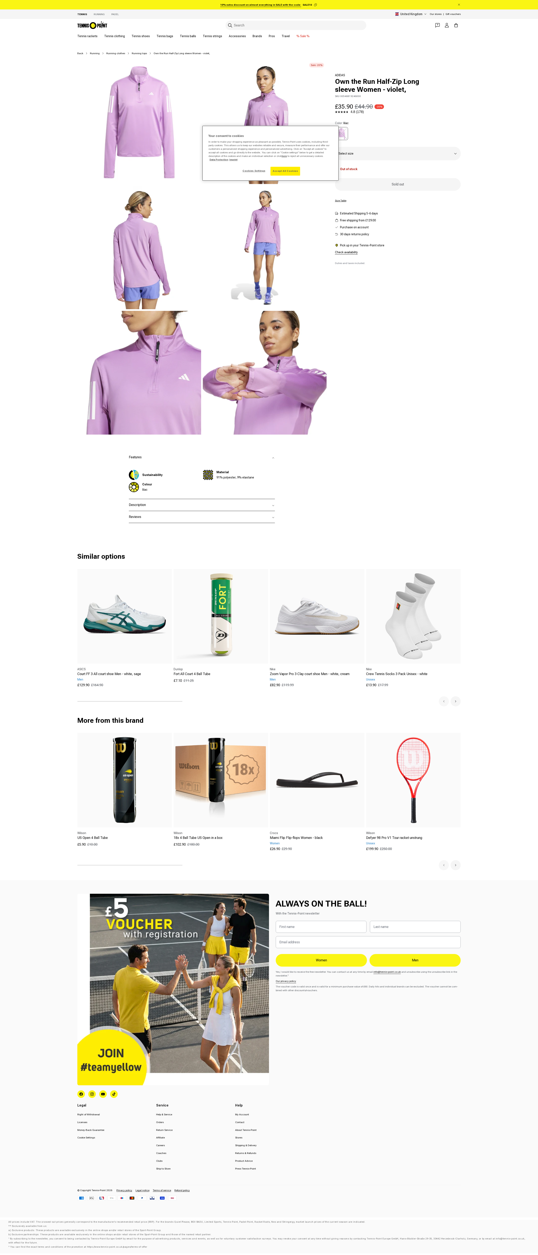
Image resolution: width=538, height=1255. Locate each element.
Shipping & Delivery (246, 1145)
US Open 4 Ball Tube (92, 838)
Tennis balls (188, 36)
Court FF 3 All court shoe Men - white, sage (109, 674)
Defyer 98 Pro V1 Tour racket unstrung (394, 838)
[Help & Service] (437, 25)
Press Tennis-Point (245, 1168)
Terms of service (162, 1190)
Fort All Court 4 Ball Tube (192, 674)
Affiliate (160, 1137)
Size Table (340, 200)
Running (99, 14)
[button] (444, 701)
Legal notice (142, 1190)
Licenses (82, 1122)
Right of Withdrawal (88, 1114)
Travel (286, 36)
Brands (257, 36)
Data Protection (219, 159)
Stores (238, 1137)
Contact (239, 1122)
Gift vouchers (453, 14)
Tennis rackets (87, 36)
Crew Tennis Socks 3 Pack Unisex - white (396, 674)
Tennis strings (212, 36)
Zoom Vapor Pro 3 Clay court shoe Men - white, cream (309, 674)
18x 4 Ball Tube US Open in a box (198, 838)
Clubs (159, 1160)
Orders (160, 1122)
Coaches (161, 1153)
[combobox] (295, 25)
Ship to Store (163, 1168)
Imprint (233, 159)
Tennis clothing (114, 36)
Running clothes (115, 53)
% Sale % (303, 36)
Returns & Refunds (245, 1153)
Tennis (82, 14)
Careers (160, 1145)
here (284, 156)
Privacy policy (124, 1190)
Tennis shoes (141, 36)
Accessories (237, 36)
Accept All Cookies (285, 171)
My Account (242, 1114)
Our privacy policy (286, 981)
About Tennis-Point (246, 1130)
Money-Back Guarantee (90, 1130)
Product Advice (244, 1160)
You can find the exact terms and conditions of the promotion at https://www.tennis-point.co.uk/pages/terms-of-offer (78, 1247)
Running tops (139, 53)
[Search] (230, 25)
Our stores (436, 14)
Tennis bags (165, 36)
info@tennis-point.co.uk (387, 971)
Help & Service (164, 1114)
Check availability (346, 252)
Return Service (164, 1130)
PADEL (115, 14)
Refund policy (182, 1190)
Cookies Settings (254, 170)
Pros (272, 36)
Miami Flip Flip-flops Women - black (296, 838)
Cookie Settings (86, 1137)
